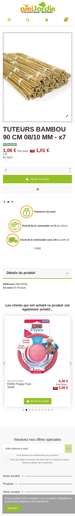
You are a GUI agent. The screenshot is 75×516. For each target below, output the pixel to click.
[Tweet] (8, 202)
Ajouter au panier (39, 179)
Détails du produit (21, 273)
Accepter (12, 508)
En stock (8, 287)
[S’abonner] (68, 448)
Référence (9, 284)
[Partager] (4, 202)
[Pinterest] (12, 202)
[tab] (37, 273)
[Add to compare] (37, 189)
